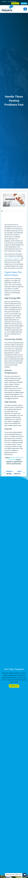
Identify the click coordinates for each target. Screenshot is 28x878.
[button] (25, 9)
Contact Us (14, 686)
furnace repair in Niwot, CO (12, 258)
